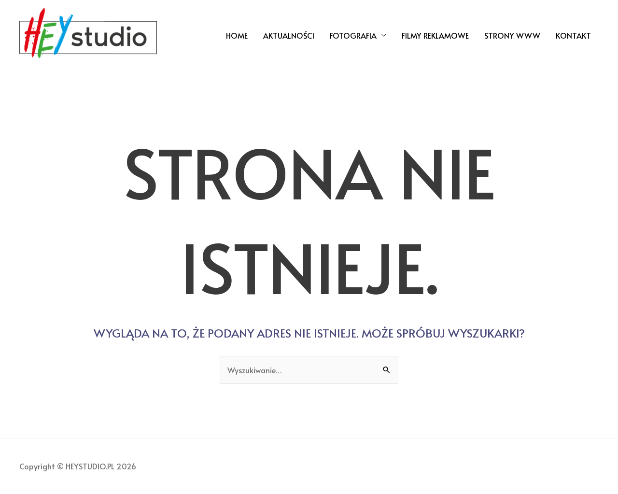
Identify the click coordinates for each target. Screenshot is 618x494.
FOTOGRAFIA (353, 35)
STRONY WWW (512, 35)
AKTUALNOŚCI (288, 35)
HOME (237, 35)
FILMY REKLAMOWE (435, 35)
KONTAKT (573, 35)
